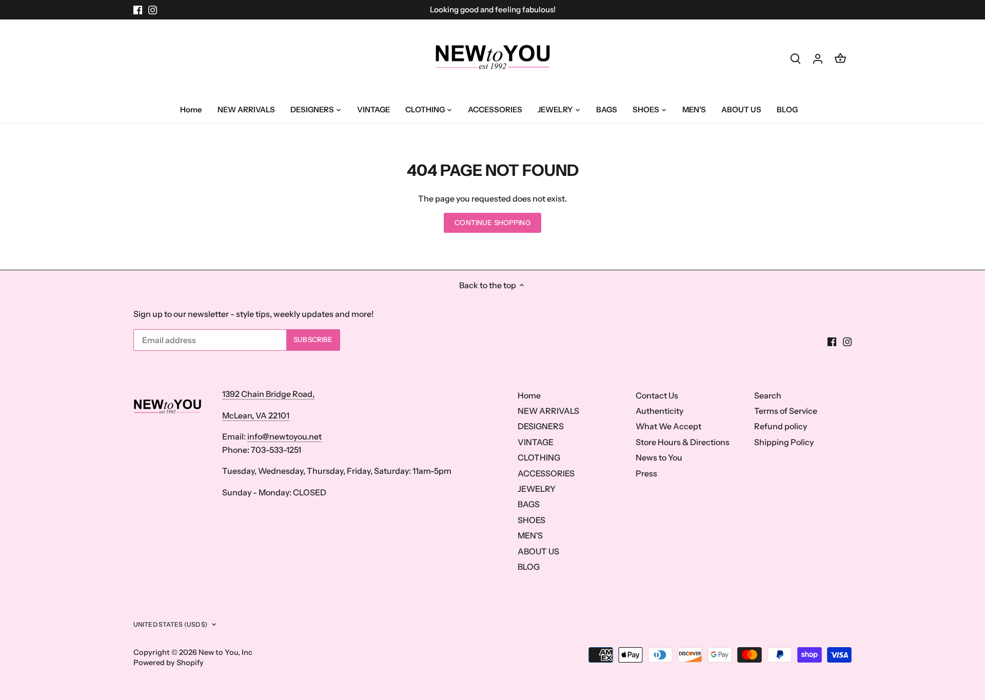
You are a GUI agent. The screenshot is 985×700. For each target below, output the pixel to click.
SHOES (531, 520)
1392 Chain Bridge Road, (268, 394)
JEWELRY (537, 489)
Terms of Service (785, 411)
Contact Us (657, 395)
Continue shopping (492, 222)
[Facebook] (137, 9)
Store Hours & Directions (683, 442)
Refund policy (780, 426)
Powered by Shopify (168, 662)
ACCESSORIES (546, 473)
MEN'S (530, 535)
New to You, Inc (225, 652)
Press (646, 473)
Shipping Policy (784, 442)
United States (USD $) (170, 624)
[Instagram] (152, 9)
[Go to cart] (840, 58)
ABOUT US (538, 551)
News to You (659, 457)
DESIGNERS (541, 426)
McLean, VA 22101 (255, 415)
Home (529, 395)
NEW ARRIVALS (548, 411)
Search (767, 395)
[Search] (795, 58)
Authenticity (659, 411)
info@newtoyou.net (284, 436)
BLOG (529, 567)
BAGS (529, 504)
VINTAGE (536, 442)
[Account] (817, 58)
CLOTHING (539, 457)
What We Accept (668, 426)
